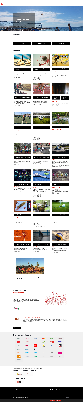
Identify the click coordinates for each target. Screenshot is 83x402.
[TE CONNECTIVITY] (18, 356)
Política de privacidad (20, 393)
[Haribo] (19, 374)
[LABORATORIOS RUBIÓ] (43, 345)
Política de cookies (28, 393)
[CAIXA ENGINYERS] (35, 338)
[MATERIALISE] (51, 345)
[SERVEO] (18, 352)
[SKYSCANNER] (43, 352)
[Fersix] (19, 381)
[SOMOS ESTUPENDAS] (51, 352)
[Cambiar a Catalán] (81, 3)
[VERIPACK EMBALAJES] (35, 356)
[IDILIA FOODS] (35, 345)
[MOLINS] (18, 349)
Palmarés (14, 392)
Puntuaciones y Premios (23, 391)
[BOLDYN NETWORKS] (27, 338)
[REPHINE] (60, 349)
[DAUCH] (18, 342)
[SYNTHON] (60, 352)
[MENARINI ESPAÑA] (60, 345)
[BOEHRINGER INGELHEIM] (18, 338)
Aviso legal (15, 393)
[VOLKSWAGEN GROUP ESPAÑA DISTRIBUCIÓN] (51, 356)
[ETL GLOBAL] (51, 342)
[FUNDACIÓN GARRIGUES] (18, 345)
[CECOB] (43, 338)
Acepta (53, 400)
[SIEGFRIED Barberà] (27, 352)
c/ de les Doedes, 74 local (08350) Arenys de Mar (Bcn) (58, 391)
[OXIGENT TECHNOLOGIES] (51, 349)
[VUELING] (60, 356)
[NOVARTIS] (43, 349)
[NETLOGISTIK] (35, 349)
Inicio (14, 391)
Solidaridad (30, 391)
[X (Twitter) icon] (67, 397)
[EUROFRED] (60, 342)
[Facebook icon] (66, 397)
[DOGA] (27, 342)
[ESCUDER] (43, 342)
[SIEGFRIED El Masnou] (35, 352)
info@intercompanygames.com (54, 392)
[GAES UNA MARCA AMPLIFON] (27, 345)
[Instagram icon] (68, 397)
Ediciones (17, 391)
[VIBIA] (43, 356)
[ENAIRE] (35, 342)
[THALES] (27, 356)
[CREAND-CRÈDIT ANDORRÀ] (51, 338)
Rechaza (58, 400)
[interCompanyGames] (6, 3)
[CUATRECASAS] (60, 338)
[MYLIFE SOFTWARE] (27, 349)
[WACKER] (18, 360)
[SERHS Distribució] (28, 374)
